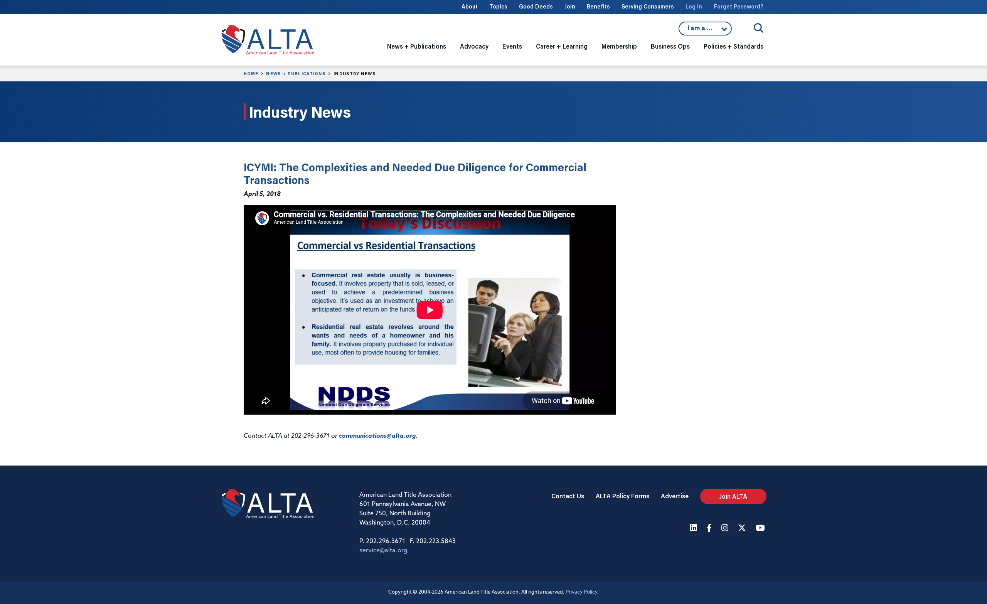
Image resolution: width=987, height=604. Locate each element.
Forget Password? (738, 6)
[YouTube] (761, 529)
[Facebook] (710, 529)
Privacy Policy (581, 592)
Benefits (598, 6)
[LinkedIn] (694, 529)
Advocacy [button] (474, 46)
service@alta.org (383, 551)
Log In (694, 6)
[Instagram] (725, 529)
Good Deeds (536, 6)
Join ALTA (733, 496)
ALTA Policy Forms (622, 496)
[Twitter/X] (743, 529)
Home (251, 73)
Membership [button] (619, 46)
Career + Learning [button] (562, 46)
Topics (498, 6)
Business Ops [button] (670, 46)
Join (569, 6)
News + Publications (296, 73)
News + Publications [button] (416, 46)
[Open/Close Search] (758, 28)
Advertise (675, 496)
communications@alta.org (377, 436)
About (469, 6)
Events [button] (512, 46)
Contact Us (567, 496)
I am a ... (705, 30)
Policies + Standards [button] (733, 46)
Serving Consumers (648, 6)
